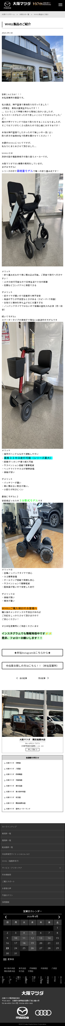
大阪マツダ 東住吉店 (14, 786)
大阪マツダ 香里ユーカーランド (18, 809)
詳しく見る (31, 749)
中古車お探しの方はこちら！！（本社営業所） (32, 665)
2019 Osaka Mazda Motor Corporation (33, 1024)
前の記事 (23, 678)
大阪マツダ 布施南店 (14, 780)
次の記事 (41, 678)
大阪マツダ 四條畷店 (14, 774)
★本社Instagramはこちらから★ (32, 652)
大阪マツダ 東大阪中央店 (15, 792)
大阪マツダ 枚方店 (13, 797)
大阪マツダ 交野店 (13, 763)
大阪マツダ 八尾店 (13, 769)
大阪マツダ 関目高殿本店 (15, 803)
